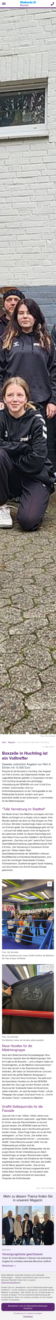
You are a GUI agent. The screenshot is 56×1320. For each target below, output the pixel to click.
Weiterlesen (8, 1265)
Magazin (11, 742)
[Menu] (4, 3)
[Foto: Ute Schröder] (28, 914)
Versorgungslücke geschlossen (22, 1254)
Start (4, 742)
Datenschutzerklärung (10, 1282)
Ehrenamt (6, 1249)
